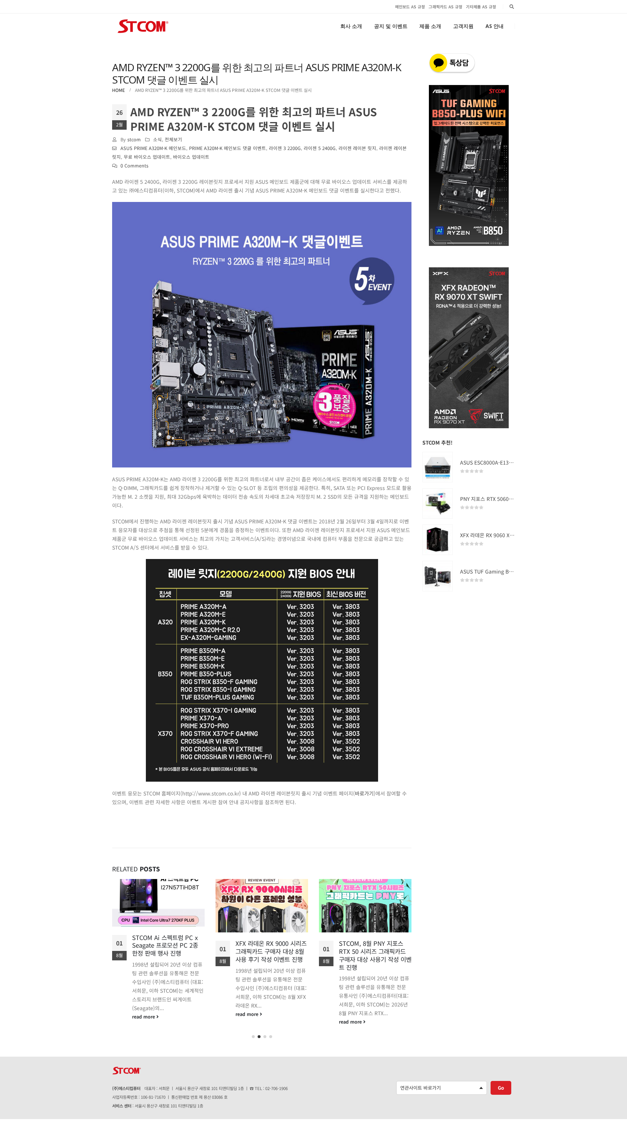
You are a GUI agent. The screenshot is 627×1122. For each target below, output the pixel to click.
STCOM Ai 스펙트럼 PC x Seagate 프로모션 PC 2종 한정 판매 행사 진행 (165, 945)
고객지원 (463, 26)
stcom (134, 139)
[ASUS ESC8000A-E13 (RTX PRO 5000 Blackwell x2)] (437, 467)
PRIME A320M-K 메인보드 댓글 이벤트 (227, 148)
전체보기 (173, 139)
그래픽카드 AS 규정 (445, 6)
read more (144, 1016)
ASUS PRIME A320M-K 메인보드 (153, 148)
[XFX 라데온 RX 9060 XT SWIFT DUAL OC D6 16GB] (437, 539)
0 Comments (134, 165)
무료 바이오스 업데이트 (147, 156)
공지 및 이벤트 (390, 26)
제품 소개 (430, 26)
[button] (253, 1036)
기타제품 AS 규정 (481, 6)
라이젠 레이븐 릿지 (357, 148)
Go (501, 1087)
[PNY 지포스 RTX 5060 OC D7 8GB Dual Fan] (437, 503)
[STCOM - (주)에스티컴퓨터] (143, 26)
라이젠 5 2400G (320, 148)
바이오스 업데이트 (191, 156)
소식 (157, 139)
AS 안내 (494, 26)
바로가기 (364, 793)
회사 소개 (351, 26)
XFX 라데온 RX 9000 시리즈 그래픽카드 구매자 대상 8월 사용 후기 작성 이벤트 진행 (271, 951)
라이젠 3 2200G (285, 148)
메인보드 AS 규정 (410, 6)
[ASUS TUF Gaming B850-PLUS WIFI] (437, 576)
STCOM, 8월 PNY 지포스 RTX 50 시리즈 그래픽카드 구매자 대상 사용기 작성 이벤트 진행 (375, 955)
